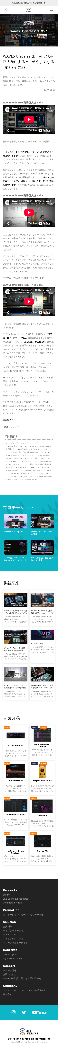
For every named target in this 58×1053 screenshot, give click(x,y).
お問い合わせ (9, 974)
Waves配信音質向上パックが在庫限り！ (28, 3)
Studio (6, 894)
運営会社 (7, 994)
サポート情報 (9, 970)
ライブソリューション (14, 930)
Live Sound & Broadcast (15, 898)
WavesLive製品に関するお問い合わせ (22, 978)
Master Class (10, 934)
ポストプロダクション (14, 938)
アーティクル (9, 954)
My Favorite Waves (13, 958)
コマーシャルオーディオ (15, 942)
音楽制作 (7, 926)
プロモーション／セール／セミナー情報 (23, 914)
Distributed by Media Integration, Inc (29, 1038)
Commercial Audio (12, 902)
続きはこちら (9, 419)
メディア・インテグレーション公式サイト (24, 990)
